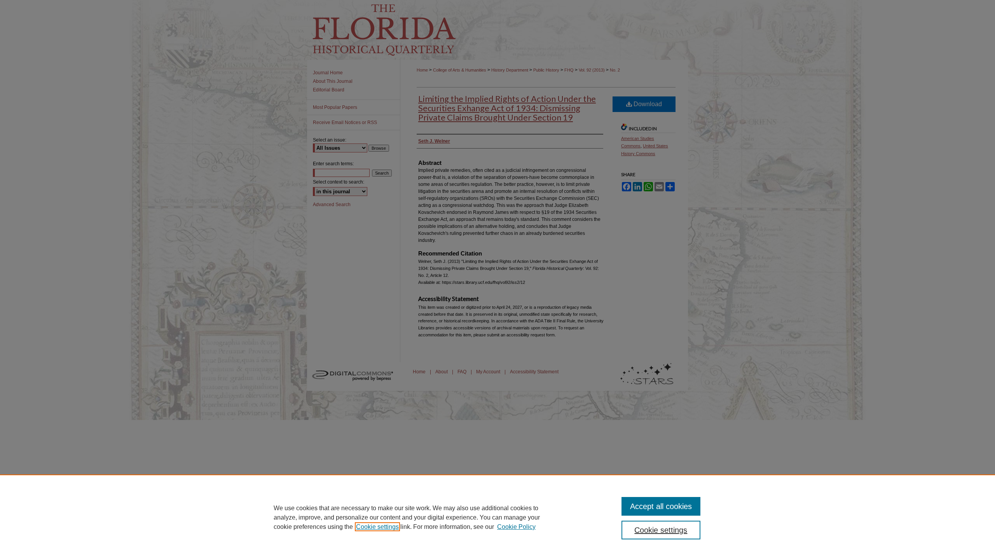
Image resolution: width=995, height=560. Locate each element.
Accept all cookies (661, 506)
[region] (497, 517)
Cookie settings (377, 526)
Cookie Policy (516, 526)
